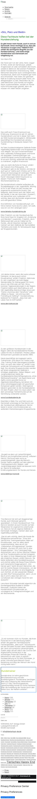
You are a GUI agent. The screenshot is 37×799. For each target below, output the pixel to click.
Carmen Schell (29, 740)
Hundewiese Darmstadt (6, 751)
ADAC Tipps (7, 738)
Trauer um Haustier (17, 764)
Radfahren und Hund (19, 757)
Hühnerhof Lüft (9, 753)
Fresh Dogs (3, 743)
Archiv (7, 11)
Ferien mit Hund (32, 742)
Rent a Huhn (31, 757)
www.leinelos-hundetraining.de (13, 211)
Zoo (6, 703)
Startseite (9, 7)
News (7, 9)
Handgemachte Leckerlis (7, 745)
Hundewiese (30, 749)
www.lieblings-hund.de (10, 474)
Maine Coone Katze (26, 755)
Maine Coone (18, 755)
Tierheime (9, 705)
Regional (8, 707)
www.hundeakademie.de (11, 397)
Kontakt (8, 13)
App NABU (13, 738)
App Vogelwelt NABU (21, 738)
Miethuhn (34, 755)
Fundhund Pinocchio (11, 743)
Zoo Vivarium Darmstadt (11, 766)
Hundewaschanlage (21, 749)
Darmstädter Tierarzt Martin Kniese (19, 742)
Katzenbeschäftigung (9, 755)
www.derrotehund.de (9, 304)
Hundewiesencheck (17, 751)
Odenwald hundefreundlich (7, 757)
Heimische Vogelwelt (11, 749)
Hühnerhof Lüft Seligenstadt (21, 753)
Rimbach (3, 759)
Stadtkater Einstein (10, 759)
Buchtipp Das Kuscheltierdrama (17, 740)
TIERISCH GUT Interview (7, 764)
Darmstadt (7, 742)
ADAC (2, 738)
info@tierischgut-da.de (12, 731)
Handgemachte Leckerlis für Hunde (14, 747)
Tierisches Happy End (21, 762)
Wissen (17, 28)
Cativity (3, 742)
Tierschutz (9, 702)
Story (7, 709)
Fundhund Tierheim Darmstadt (24, 743)
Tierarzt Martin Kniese (20, 759)
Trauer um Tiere (26, 764)
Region (26, 757)
